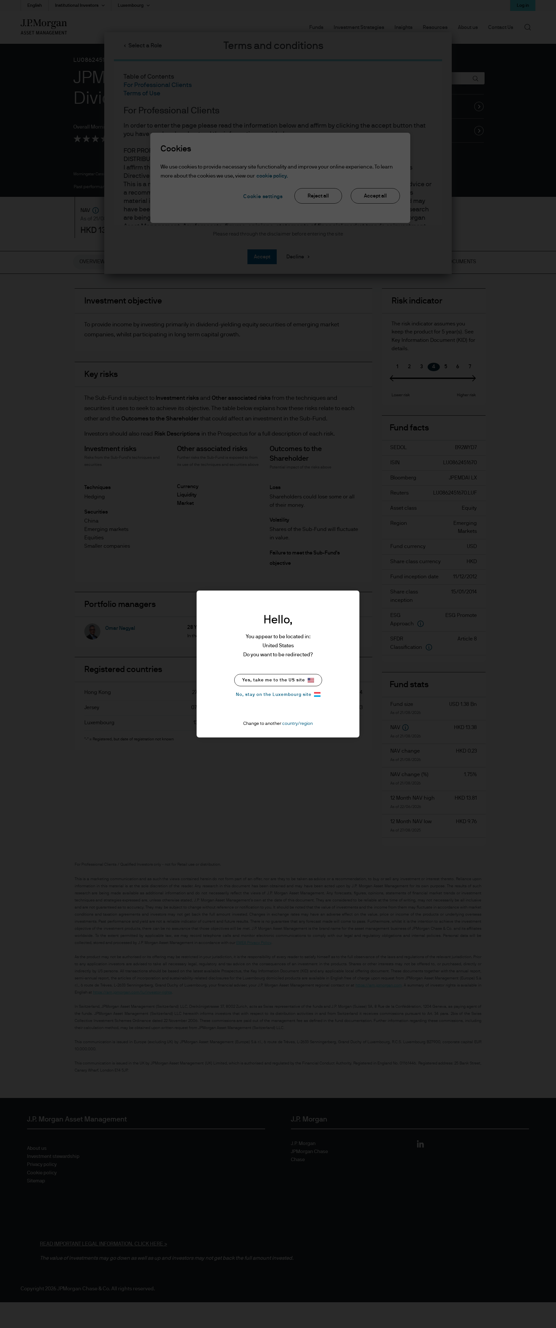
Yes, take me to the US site (273, 680)
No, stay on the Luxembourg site (273, 694)
